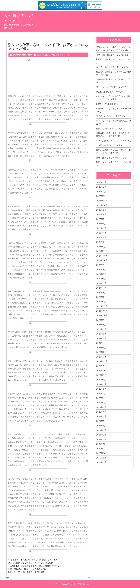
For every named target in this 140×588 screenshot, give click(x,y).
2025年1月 (101, 246)
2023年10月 (102, 315)
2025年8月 (101, 214)
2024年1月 (101, 301)
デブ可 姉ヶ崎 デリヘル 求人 (109, 145)
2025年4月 (101, 232)
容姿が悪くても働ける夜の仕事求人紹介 (26, 571)
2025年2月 (101, 241)
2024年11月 (102, 255)
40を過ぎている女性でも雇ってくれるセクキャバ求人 (33, 559)
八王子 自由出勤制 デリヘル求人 (112, 67)
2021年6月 (101, 416)
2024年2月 (101, 297)
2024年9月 (101, 265)
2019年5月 (101, 462)
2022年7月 (101, 384)
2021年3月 (101, 430)
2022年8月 (101, 379)
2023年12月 (102, 306)
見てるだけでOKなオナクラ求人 (111, 116)
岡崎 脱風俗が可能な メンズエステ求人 (27, 568)
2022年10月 (102, 370)
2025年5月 (101, 228)
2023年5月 (101, 338)
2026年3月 (101, 182)
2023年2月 (101, 352)
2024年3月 (101, 292)
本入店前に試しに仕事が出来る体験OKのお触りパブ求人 (34, 565)
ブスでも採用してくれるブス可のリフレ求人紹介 (30, 562)
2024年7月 (101, 274)
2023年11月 (102, 310)
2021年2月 (101, 434)
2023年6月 (101, 333)
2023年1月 (101, 356)
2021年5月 (101, 421)
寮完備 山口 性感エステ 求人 (109, 91)
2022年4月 (101, 398)
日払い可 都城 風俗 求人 (107, 103)
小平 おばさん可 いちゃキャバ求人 (113, 140)
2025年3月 (101, 237)
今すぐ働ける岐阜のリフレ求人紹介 (112, 54)
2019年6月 (101, 457)
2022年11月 (102, 366)
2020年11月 (102, 448)
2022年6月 (101, 388)
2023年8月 (101, 324)
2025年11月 (102, 200)
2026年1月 (101, 191)
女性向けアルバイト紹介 (18, 18)
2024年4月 (101, 287)
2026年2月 (101, 186)
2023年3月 (101, 347)
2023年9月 (101, 320)
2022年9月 (101, 375)
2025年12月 (102, 196)
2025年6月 (101, 223)
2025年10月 (102, 205)
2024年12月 (102, 251)
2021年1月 (101, 439)
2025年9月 (101, 209)
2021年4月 (101, 425)
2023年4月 (101, 342)
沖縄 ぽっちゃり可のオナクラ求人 (112, 157)
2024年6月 (101, 278)
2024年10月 (102, 260)
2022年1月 (101, 411)
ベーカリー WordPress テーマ (65, 584)
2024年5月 (101, 283)
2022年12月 (102, 361)
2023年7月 (101, 329)
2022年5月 (101, 393)
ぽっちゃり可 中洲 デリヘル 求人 (111, 87)
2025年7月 (101, 219)
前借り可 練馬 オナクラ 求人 (109, 128)
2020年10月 (102, 453)
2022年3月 (101, 402)
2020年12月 (102, 443)
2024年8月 (101, 269)
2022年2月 (101, 407)
